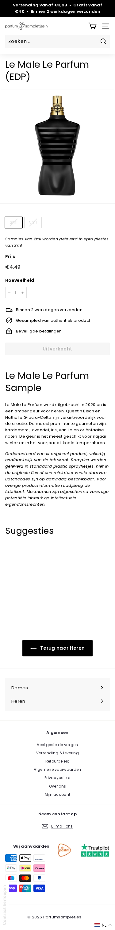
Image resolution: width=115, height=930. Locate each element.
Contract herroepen (4, 905)
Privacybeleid (57, 777)
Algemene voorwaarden (57, 769)
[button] (103, 925)
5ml (33, 222)
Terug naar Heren (62, 648)
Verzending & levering (57, 753)
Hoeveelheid (19, 280)
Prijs (10, 256)
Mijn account (58, 794)
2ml (13, 222)
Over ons (57, 786)
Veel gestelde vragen (57, 744)
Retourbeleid (57, 761)
